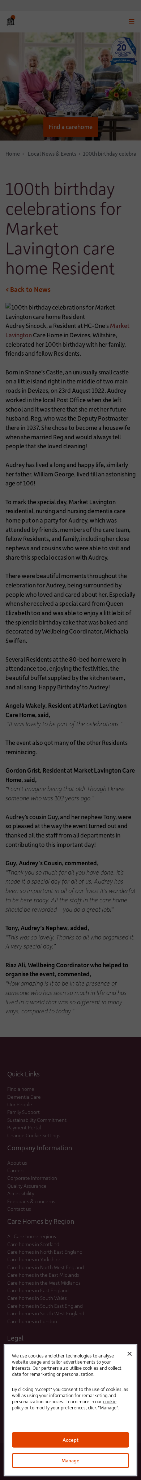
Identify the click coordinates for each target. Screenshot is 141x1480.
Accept (70, 1439)
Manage (70, 1460)
